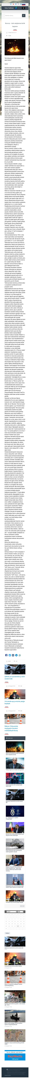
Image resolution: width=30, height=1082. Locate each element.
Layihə (23, 1072)
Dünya (20, 1069)
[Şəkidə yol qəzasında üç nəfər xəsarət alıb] (15, 670)
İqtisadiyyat (15, 1069)
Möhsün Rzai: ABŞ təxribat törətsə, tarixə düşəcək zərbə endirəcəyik (15, 835)
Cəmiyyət (19, 1073)
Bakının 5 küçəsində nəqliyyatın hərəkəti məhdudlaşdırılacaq (11, 728)
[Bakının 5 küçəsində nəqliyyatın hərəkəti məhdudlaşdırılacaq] (15, 719)
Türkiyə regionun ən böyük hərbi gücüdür (15, 769)
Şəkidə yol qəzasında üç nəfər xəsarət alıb (15, 678)
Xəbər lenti (10, 738)
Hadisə (15, 29)
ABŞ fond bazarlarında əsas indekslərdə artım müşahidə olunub (15, 754)
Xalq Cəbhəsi (9, 8)
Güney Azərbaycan (15, 1070)
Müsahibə (15, 1072)
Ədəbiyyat (9, 1073)
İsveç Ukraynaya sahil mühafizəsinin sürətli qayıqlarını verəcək (14, 851)
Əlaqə (23, 1073)
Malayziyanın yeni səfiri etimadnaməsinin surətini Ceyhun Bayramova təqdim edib (15, 886)
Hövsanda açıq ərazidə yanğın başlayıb (15, 702)
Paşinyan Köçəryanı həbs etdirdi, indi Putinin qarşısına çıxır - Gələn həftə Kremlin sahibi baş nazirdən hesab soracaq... (14, 868)
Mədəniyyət (9, 1072)
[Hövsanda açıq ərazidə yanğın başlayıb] (15, 694)
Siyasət (10, 1069)
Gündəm (14, 1073)
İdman (19, 1072)
